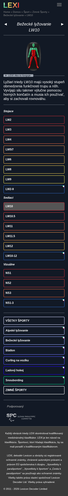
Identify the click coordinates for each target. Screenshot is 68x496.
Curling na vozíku (17, 360)
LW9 (8, 179)
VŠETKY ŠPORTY (17, 320)
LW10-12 (11, 255)
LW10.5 (10, 216)
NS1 (8, 272)
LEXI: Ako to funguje (19, 75)
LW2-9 (10, 189)
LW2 (8, 119)
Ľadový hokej (15, 370)
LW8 (8, 169)
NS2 (8, 282)
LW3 (8, 129)
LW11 (9, 226)
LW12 (9, 246)
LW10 (9, 206)
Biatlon (10, 350)
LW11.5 (10, 236)
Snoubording (14, 380)
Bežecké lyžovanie (34, 24)
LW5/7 (10, 149)
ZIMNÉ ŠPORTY (16, 390)
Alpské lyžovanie (17, 330)
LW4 (8, 139)
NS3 (8, 292)
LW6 (8, 159)
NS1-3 (10, 302)
